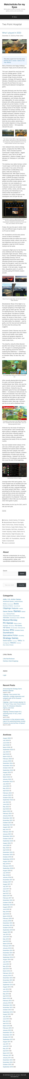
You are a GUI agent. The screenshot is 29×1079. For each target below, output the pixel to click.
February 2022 (7, 813)
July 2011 (5, 1044)
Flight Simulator (16, 534)
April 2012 (6, 1023)
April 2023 (6, 790)
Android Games (18, 601)
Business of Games (8, 606)
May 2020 (6, 847)
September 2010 (8, 1067)
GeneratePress (15, 1076)
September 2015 (8, 930)
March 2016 (6, 916)
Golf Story (14, 529)
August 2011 (6, 1041)
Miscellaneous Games (15, 617)
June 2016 (6, 909)
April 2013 (6, 996)
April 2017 (6, 893)
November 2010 (8, 1062)
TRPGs (19, 640)
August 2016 (7, 907)
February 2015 (7, 946)
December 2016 (7, 900)
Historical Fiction (10, 613)
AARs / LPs (6, 599)
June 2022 (6, 804)
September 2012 (8, 1012)
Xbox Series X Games (8, 645)
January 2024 (7, 779)
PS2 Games (11, 625)
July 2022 (6, 802)
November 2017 (7, 879)
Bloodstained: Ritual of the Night (13, 522)
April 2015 (6, 941)
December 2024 (8, 763)
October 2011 (7, 1037)
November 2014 (8, 952)
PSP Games (6, 627)
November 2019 (8, 854)
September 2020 (8, 841)
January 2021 (7, 834)
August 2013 (7, 987)
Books (16, 604)
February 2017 (7, 898)
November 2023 (8, 781)
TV (23, 640)
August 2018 (6, 870)
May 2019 (6, 863)
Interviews (6, 617)
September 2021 (8, 825)
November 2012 (7, 1007)
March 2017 (6, 895)
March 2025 (6, 756)
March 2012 (6, 1025)
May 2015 (6, 939)
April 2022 (6, 809)
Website (13, 643)
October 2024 (7, 768)
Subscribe (21, 585)
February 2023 (7, 793)
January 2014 (7, 975)
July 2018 (6, 873)
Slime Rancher (6, 534)
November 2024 (8, 765)
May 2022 (6, 806)
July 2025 (6, 752)
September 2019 (8, 859)
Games (6, 520)
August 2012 (6, 1014)
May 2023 (6, 788)
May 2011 (6, 1048)
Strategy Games (10, 638)
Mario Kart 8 (21, 531)
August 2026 (7, 738)
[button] (8, 133)
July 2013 (6, 989)
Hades (14, 531)
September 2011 (8, 1039)
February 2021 (7, 831)
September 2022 (8, 800)
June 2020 (6, 845)
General (23, 611)
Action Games (16, 599)
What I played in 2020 (11, 33)
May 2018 (6, 875)
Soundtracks (8, 633)
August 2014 (7, 959)
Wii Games (19, 642)
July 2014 (6, 962)
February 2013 (7, 1000)
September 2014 (8, 957)
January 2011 (7, 1057)
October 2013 (7, 982)
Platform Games (17, 623)
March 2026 (6, 747)
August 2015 (6, 932)
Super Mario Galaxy (17, 527)
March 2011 (6, 1053)
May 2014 (6, 966)
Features (15, 608)
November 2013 (8, 980)
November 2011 (7, 1035)
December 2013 (7, 978)
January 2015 (7, 948)
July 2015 (6, 934)
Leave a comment (9, 543)
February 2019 (7, 866)
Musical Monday (10, 620)
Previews (5, 625)
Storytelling (21, 635)
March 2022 (6, 811)
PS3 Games (18, 625)
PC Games (21, 520)
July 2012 (6, 1016)
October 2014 (7, 955)
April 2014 (6, 968)
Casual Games (17, 606)
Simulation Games (19, 630)
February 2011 (7, 1055)
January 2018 (7, 877)
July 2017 (6, 886)
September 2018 (8, 868)
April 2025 (6, 754)
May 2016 (6, 911)
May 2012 (6, 1021)
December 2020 (8, 836)
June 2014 (6, 964)
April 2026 (6, 745)
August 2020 (7, 843)
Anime (5, 604)
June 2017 (6, 889)
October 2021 (7, 822)
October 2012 (7, 1009)
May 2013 (6, 994)
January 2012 (7, 1030)
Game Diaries (8, 611)
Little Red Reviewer (9, 658)
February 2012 (7, 1028)
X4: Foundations (14, 538)
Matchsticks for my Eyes (14, 5)
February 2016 (7, 918)
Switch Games (13, 520)
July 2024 (6, 774)
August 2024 (7, 772)
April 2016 (6, 914)
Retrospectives (21, 627)
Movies (22, 617)
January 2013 (7, 1003)
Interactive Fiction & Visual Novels (11, 615)
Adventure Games (8, 601)
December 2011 (7, 1032)
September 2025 (8, 749)
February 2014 (7, 973)
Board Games (10, 604)
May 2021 (6, 829)
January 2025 (7, 761)
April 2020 (6, 850)
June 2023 (6, 786)
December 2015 (7, 923)
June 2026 (6, 743)
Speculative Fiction (10, 635)
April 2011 (6, 1051)
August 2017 (6, 884)
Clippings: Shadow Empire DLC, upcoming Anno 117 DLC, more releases (12, 713)
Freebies (21, 608)
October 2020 (7, 838)
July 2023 (6, 784)
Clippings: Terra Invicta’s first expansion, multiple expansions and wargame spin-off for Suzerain (13, 696)
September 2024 (8, 770)
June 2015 (6, 936)
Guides (4, 613)
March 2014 (6, 971)
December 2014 (7, 950)
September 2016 (8, 905)
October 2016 (7, 902)
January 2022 (7, 816)
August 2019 (7, 861)
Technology (14, 640)
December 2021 (7, 818)
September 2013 (8, 984)
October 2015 (7, 927)
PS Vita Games (14, 627)
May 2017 (6, 891)
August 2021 (6, 827)
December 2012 (7, 1005)
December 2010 (7, 1060)
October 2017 (7, 882)
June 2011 (6, 1046)
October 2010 (7, 1064)
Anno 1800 (5, 538)
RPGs (12, 630)
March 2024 (6, 777)
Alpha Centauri (21, 536)
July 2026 (6, 740)
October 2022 (7, 797)
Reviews (6, 630)
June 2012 (6, 1019)
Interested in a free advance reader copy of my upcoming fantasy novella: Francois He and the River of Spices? (14, 721)
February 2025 (7, 758)
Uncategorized (6, 642)
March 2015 (6, 943)
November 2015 (7, 925)
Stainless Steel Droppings (10, 661)
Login (4, 675)
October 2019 (7, 857)
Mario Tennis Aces (7, 524)
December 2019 (7, 852)
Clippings (7, 608)
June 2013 (6, 991)
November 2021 (7, 820)
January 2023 (7, 795)
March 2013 (6, 998)
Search (5, 570)
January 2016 (7, 921)
